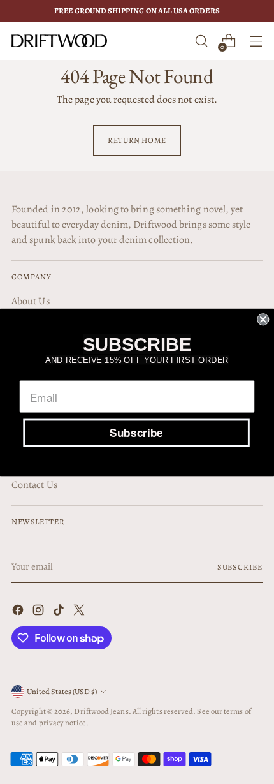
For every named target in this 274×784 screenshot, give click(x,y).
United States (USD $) (62, 691)
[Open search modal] (201, 41)
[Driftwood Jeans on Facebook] (19, 612)
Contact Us (34, 485)
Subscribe (240, 566)
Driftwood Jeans (101, 711)
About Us (30, 301)
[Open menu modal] (256, 41)
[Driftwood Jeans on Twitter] (80, 612)
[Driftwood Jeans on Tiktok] (60, 612)
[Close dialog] (263, 319)
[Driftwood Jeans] (59, 41)
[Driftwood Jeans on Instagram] (39, 612)
